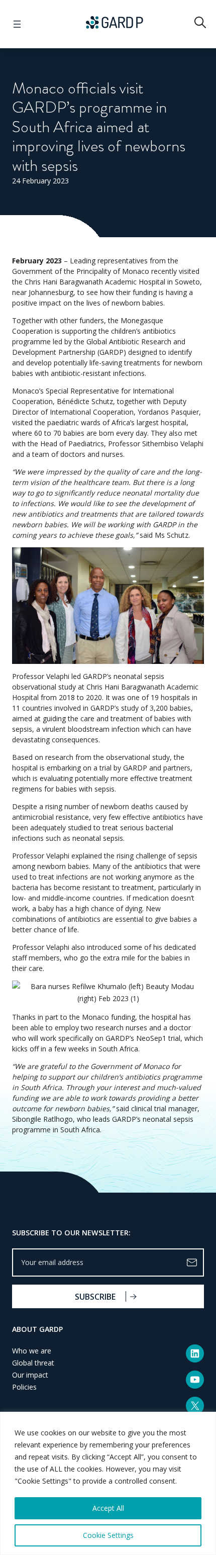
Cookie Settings (108, 1535)
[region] (108, 1483)
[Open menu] (17, 24)
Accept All (108, 1508)
